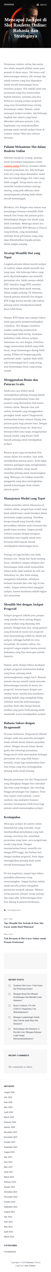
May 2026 (8, 1107)
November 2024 (10, 1197)
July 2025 (8, 1157)
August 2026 (9, 1092)
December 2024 (10, 1192)
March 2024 (9, 1237)
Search (39, 962)
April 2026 (8, 1112)
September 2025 (10, 1147)
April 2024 (8, 1232)
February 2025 (10, 1182)
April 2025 (8, 1172)
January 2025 (9, 1187)
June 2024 (8, 1222)
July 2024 (8, 1217)
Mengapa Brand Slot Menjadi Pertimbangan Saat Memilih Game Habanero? (27, 997)
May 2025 (8, 1167)
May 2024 (8, 1227)
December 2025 (10, 1132)
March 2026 (9, 1117)
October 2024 (9, 1202)
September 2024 (10, 1207)
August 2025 (9, 1152)
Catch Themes (29, 1266)
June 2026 (8, 1102)
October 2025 (9, 1142)
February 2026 (10, 1122)
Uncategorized (14, 910)
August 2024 (9, 1212)
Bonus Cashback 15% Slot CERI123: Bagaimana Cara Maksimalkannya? (24, 1008)
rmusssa (9, 4)
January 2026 (9, 1127)
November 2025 (10, 1137)
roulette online (11, 165)
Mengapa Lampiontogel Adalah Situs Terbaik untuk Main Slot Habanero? (26, 1020)
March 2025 (9, 1177)
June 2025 (8, 1162)
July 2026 (8, 1097)
